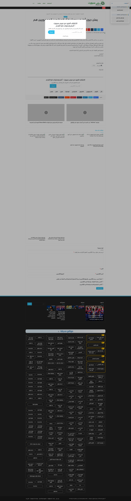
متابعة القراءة (65, 36)
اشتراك (51, 32)
